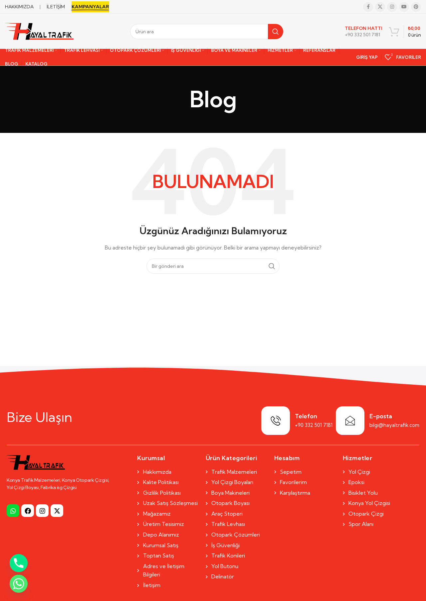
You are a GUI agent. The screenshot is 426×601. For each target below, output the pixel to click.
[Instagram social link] (392, 7)
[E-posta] (350, 420)
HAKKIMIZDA (19, 7)
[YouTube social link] (404, 7)
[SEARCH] (275, 31)
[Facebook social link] (368, 7)
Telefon (306, 416)
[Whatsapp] (13, 510)
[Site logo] (39, 31)
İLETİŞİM (56, 7)
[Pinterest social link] (416, 7)
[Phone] (19, 563)
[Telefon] (275, 420)
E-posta (380, 416)
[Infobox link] (363, 32)
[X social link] (380, 7)
